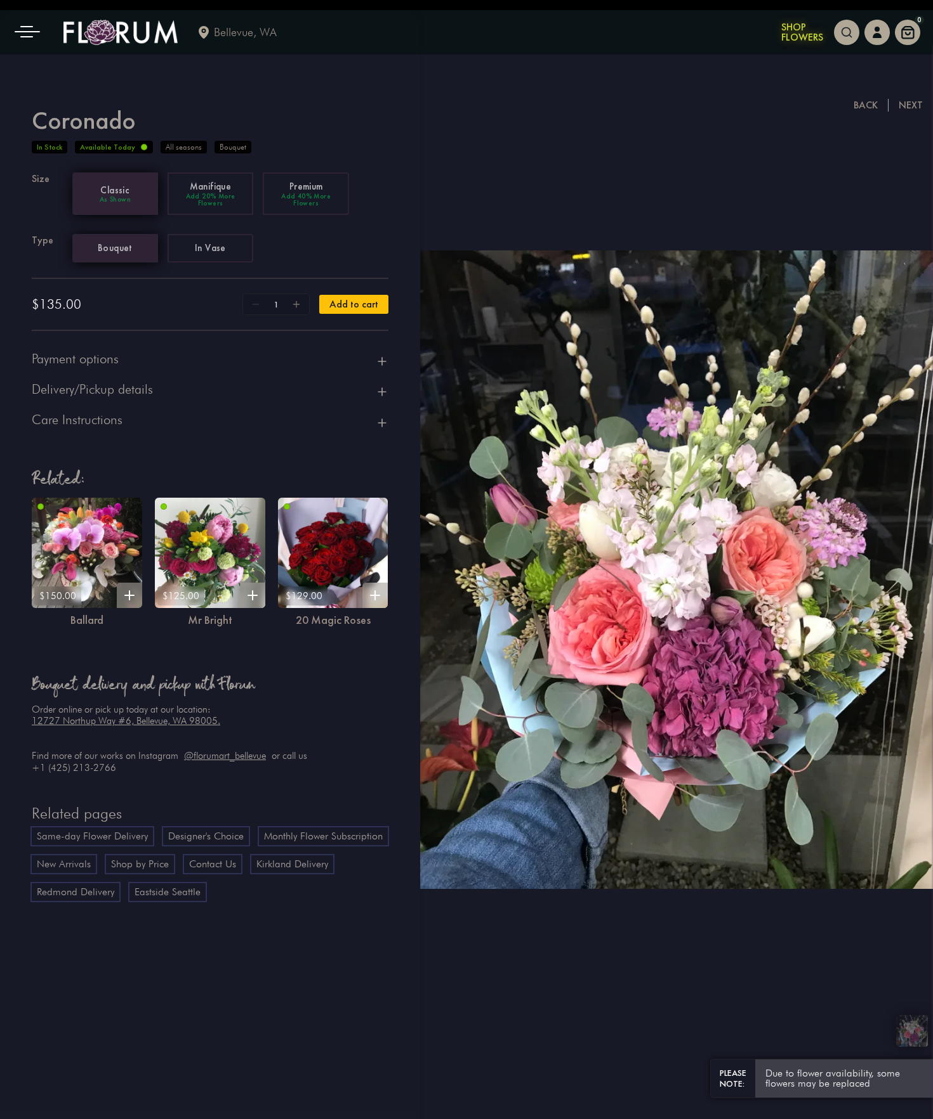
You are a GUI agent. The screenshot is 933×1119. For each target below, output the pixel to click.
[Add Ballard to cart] (129, 595)
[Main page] (120, 32)
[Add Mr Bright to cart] (252, 595)
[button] (32, 32)
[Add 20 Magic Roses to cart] (375, 595)
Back (866, 105)
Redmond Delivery (75, 892)
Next (911, 105)
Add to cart (353, 304)
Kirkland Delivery (292, 864)
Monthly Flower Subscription (323, 836)
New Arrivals (64, 864)
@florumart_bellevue (225, 755)
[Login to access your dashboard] (877, 32)
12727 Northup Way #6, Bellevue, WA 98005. (126, 721)
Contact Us (212, 864)
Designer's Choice (206, 836)
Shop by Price (140, 864)
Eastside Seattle (168, 892)
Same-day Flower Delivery (92, 836)
